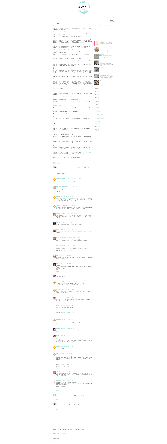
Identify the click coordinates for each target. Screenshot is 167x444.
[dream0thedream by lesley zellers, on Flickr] (57, 131)
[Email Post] (72, 157)
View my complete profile (58, 440)
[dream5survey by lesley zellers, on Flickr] (57, 125)
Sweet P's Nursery (101, 54)
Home (73, 431)
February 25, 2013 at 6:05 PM (67, 328)
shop (81, 17)
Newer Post (56, 431)
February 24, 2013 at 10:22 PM (74, 178)
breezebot (58, 328)
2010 (97, 127)
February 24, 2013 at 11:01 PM (70, 213)
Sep (97, 101)
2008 (97, 130)
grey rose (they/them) (61, 186)
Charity (58, 166)
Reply (57, 174)
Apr (97, 107)
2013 (97, 98)
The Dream (98, 112)
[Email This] (74, 157)
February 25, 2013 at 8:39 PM (66, 346)
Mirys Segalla (59, 380)
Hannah (57, 305)
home (71, 17)
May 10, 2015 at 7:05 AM (64, 403)
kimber (57, 229)
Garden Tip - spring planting (101, 115)
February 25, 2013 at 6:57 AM (68, 245)
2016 (97, 94)
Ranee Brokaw (59, 289)
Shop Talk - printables (100, 117)
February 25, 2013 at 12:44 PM (66, 305)
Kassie (57, 335)
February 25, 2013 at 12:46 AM (73, 237)
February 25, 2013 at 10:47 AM (67, 297)
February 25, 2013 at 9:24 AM (71, 281)
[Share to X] (76, 157)
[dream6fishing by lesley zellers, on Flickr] (57, 105)
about (76, 17)
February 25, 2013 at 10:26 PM (65, 353)
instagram (95, 17)
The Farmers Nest (60, 213)
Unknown (58, 196)
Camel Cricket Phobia (102, 67)
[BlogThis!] (75, 157)
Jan (97, 123)
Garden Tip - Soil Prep (100, 114)
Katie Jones (58, 319)
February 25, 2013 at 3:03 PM (68, 319)
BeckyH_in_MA (59, 245)
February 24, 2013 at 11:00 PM (68, 205)
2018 (97, 91)
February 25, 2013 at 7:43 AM (65, 255)
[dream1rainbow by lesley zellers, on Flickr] (57, 68)
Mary (57, 263)
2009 (97, 129)
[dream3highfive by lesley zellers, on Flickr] (57, 116)
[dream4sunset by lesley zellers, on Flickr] (57, 90)
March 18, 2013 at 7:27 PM (71, 394)
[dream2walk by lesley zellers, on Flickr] (56, 78)
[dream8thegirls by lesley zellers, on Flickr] (57, 145)
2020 (97, 90)
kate (57, 255)
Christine (58, 297)
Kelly (57, 222)
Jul (97, 104)
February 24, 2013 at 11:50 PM (66, 229)
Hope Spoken (99, 111)
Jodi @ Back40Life (60, 281)
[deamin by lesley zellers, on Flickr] (55, 25)
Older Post (90, 431)
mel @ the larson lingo (61, 237)
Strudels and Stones (101, 80)
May (98, 105)
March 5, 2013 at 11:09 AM (68, 380)
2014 (97, 97)
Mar (98, 108)
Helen (57, 403)
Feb (97, 110)
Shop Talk (98, 121)
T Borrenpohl (59, 205)
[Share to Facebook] (77, 157)
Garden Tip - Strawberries (100, 118)
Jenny (57, 371)
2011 (97, 126)
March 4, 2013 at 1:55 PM (64, 371)
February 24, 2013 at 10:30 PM (72, 186)
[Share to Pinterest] (79, 157)
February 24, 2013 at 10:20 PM (66, 166)
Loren (57, 353)
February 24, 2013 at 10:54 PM (66, 196)
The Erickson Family (60, 394)
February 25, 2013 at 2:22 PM (67, 312)
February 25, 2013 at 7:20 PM (66, 335)
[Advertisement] (103, 34)
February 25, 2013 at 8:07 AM (65, 263)
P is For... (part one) (101, 41)
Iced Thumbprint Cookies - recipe (103, 47)
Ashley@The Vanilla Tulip (61, 178)
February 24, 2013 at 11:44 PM (65, 222)
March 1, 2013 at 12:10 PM (66, 364)
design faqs (87, 17)
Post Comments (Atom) (64, 433)
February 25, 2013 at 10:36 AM (68, 289)
